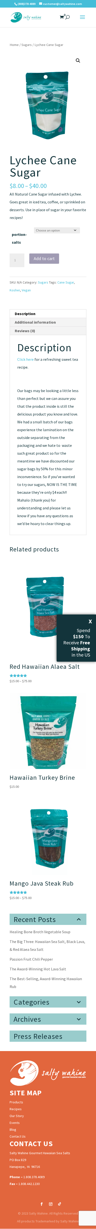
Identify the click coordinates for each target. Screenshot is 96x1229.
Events (15, 1122)
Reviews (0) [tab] (25, 330)
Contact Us (18, 1136)
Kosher (15, 290)
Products (16, 1102)
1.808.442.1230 (29, 1184)
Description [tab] (25, 313)
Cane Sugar (65, 282)
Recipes (16, 1109)
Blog (13, 1129)
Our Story (17, 1116)
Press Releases (38, 1036)
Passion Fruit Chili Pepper (31, 959)
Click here (25, 359)
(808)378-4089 (26, 4)
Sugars (26, 45)
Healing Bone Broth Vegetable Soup (40, 931)
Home (14, 45)
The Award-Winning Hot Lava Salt (38, 968)
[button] (78, 60)
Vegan (26, 290)
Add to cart (44, 258)
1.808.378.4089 (34, 1177)
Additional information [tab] (35, 322)
